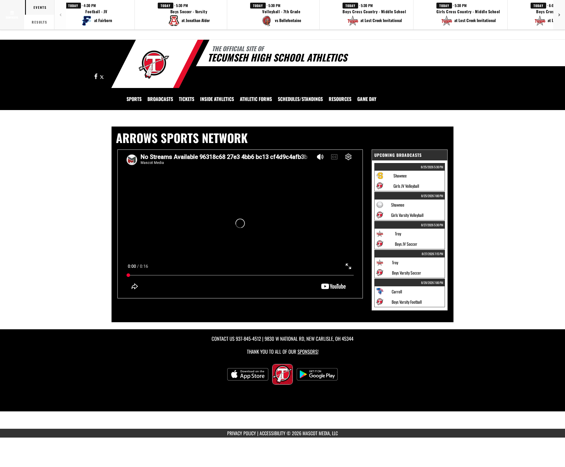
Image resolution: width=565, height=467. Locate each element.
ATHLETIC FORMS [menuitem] (256, 98)
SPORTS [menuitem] (134, 98)
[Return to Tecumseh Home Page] (154, 64)
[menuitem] (160, 99)
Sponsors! (308, 351)
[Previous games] (60, 14)
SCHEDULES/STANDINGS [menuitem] (300, 98)
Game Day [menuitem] (366, 98)
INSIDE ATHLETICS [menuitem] (217, 98)
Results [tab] (39, 22)
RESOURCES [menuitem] (340, 98)
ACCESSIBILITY (272, 433)
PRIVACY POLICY (241, 433)
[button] (96, 14)
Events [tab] (40, 7)
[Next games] (559, 14)
